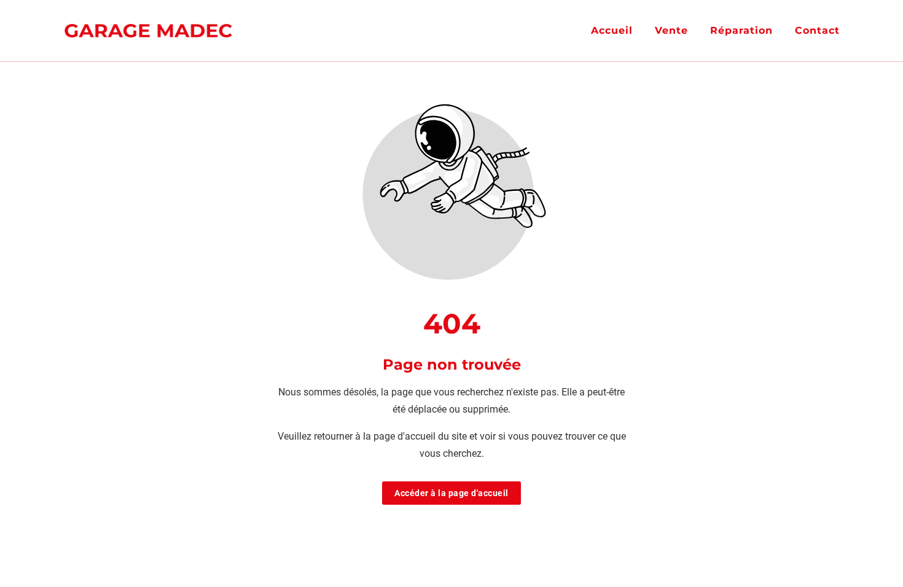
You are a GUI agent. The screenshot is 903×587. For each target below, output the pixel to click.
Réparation (741, 30)
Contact (817, 30)
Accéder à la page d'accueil (451, 493)
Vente (671, 30)
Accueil (612, 30)
